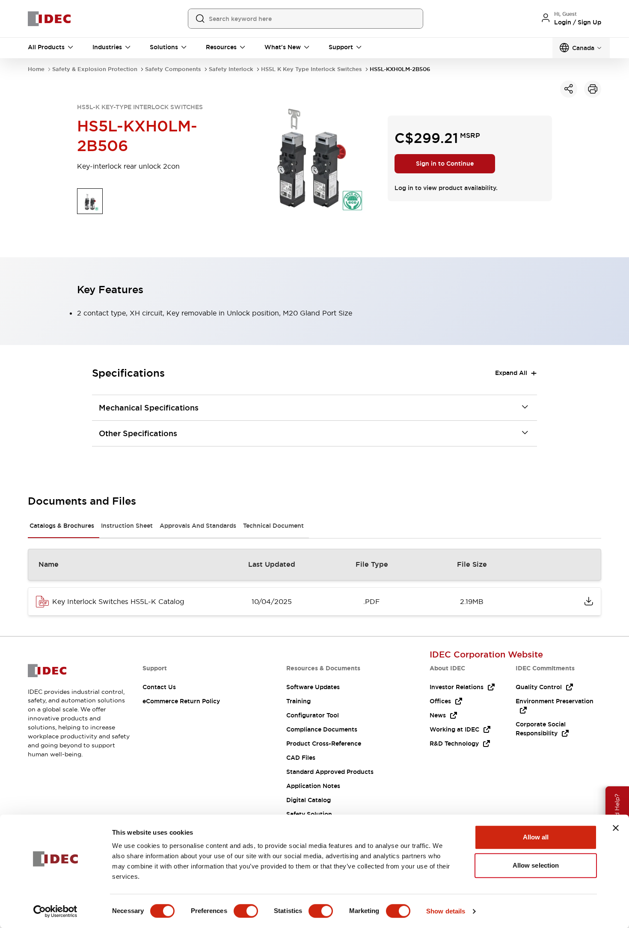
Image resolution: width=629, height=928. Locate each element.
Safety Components (173, 69)
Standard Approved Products (330, 772)
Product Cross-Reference (323, 743)
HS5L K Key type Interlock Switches (311, 69)
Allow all (536, 837)
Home (36, 69)
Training (298, 701)
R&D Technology (454, 743)
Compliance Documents (321, 729)
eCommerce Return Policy (181, 701)
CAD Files (300, 757)
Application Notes (313, 786)
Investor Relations (457, 687)
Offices (440, 701)
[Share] (568, 89)
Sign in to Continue (445, 163)
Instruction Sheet (127, 525)
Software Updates (313, 687)
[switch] (246, 911)
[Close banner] (616, 828)
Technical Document (273, 525)
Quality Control (539, 687)
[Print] (592, 89)
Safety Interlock (231, 69)
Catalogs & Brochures (62, 525)
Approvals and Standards (198, 525)
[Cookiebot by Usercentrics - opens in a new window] (55, 911)
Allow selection (536, 865)
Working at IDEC (454, 729)
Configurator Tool (312, 715)
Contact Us (159, 687)
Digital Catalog (308, 800)
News (438, 715)
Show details (445, 911)
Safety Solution (309, 814)
